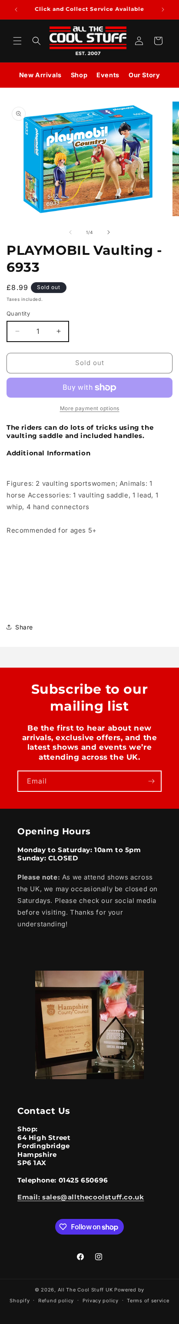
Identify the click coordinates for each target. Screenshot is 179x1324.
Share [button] (24, 627)
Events (107, 75)
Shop (79, 75)
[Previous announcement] (16, 9)
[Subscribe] (151, 781)
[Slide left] (70, 232)
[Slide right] (108, 232)
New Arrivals (40, 75)
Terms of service (148, 1301)
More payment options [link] (89, 408)
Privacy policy (101, 1301)
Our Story (144, 75)
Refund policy (56, 1301)
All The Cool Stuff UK (85, 1290)
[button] (17, 40)
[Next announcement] (162, 9)
